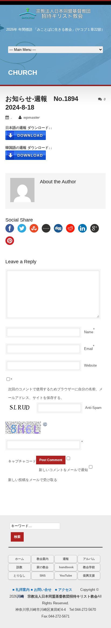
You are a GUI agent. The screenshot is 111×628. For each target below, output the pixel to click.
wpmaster (31, 117)
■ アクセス (63, 590)
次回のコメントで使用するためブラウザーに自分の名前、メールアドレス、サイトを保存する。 (55, 393)
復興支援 (89, 575)
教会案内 (42, 558)
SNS (43, 575)
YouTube (66, 575)
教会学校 (89, 567)
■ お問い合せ (41, 590)
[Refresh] (45, 424)
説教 (19, 567)
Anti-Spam (93, 408)
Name (88, 332)
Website (90, 365)
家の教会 (42, 567)
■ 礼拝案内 (21, 590)
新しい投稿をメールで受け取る (32, 480)
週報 (66, 558)
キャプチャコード (22, 461)
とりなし (19, 575)
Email (88, 349)
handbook (66, 567)
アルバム (89, 558)
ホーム (19, 558)
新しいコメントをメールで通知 (63, 470)
